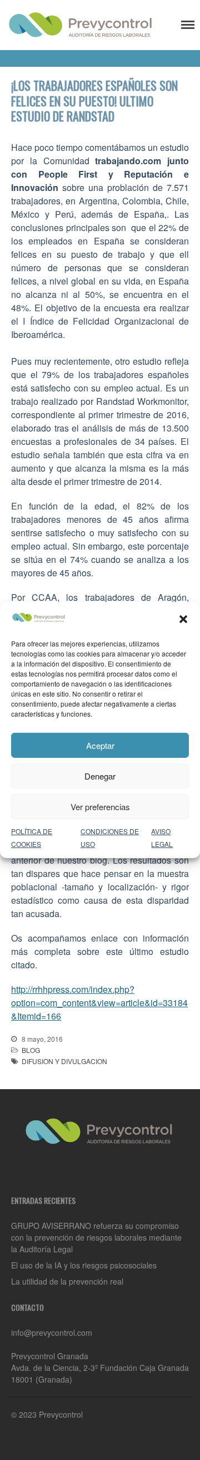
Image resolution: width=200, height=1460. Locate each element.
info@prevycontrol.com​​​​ (51, 1332)
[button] (183, 619)
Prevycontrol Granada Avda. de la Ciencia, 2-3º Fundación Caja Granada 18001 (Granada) (100, 1367)
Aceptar (100, 745)
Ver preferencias (100, 806)
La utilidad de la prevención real (67, 1281)
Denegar (100, 776)
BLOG (31, 1050)
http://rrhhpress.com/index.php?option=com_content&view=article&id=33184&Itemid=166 (99, 1002)
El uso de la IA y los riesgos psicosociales (84, 1265)
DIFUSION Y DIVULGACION (64, 1061)
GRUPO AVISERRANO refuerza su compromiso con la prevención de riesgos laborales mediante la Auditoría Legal (96, 1237)
